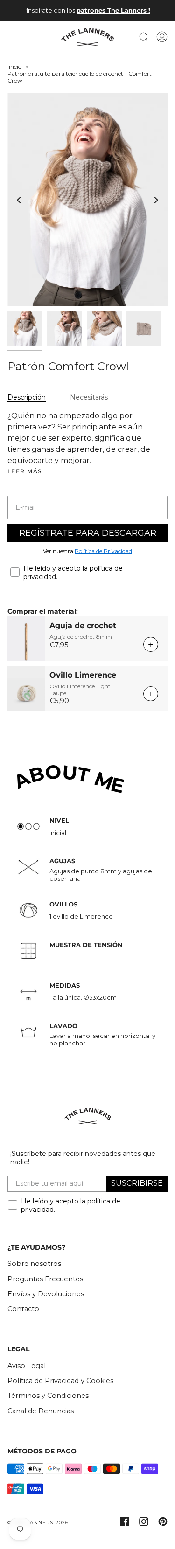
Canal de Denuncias (40, 1411)
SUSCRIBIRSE (137, 1183)
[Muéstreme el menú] (14, 37)
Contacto (23, 1309)
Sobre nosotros (34, 1263)
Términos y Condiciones (48, 1395)
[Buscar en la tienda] (143, 37)
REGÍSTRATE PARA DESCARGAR (87, 533)
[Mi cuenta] (162, 37)
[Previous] (19, 200)
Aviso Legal (26, 1366)
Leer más (24, 471)
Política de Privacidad (103, 550)
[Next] (156, 200)
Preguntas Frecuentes (45, 1279)
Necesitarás (89, 397)
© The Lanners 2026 (38, 1523)
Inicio (14, 66)
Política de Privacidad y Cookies (60, 1380)
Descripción (26, 397)
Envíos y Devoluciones (45, 1294)
